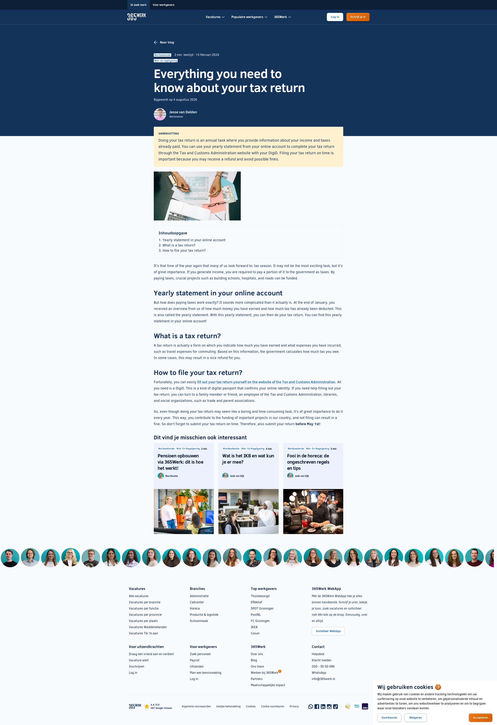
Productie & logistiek (204, 614)
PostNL (256, 614)
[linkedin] (323, 706)
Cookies (251, 706)
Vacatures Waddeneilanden (148, 627)
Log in (335, 17)
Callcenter (197, 602)
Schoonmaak (199, 621)
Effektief (256, 602)
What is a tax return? (178, 245)
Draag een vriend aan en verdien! (151, 654)
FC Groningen (260, 621)
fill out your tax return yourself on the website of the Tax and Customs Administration (266, 382)
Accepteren (480, 717)
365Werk (280, 17)
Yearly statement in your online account (194, 240)
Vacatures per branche (144, 602)
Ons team (257, 666)
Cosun (255, 633)
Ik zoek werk (138, 5)
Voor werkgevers (163, 5)
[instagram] (329, 706)
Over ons (257, 654)
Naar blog (167, 42)
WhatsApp (319, 672)
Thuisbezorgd (260, 596)
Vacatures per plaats (143, 621)
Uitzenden (197, 666)
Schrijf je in (358, 17)
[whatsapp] (310, 706)
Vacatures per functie (144, 608)
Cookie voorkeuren (272, 706)
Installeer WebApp (328, 631)
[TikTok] (335, 706)
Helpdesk (318, 654)
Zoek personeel (200, 654)
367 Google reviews (161, 707)
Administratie (199, 596)
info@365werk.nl (323, 679)
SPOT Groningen (262, 608)
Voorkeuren (389, 717)
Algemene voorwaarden (196, 706)
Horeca (195, 608)
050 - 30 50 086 (323, 666)
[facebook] (317, 706)
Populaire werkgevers (247, 17)
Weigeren (415, 717)
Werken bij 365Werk (264, 672)
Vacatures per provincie (145, 614)
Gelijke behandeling (228, 706)
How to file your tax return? (184, 250)
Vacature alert (139, 660)
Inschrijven (136, 666)
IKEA (254, 627)
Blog (254, 660)
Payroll (194, 660)
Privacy (294, 706)
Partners (257, 679)
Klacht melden (321, 660)
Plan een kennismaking (205, 672)
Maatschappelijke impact (268, 685)
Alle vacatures (139, 596)
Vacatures (213, 17)
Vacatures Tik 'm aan (143, 633)
